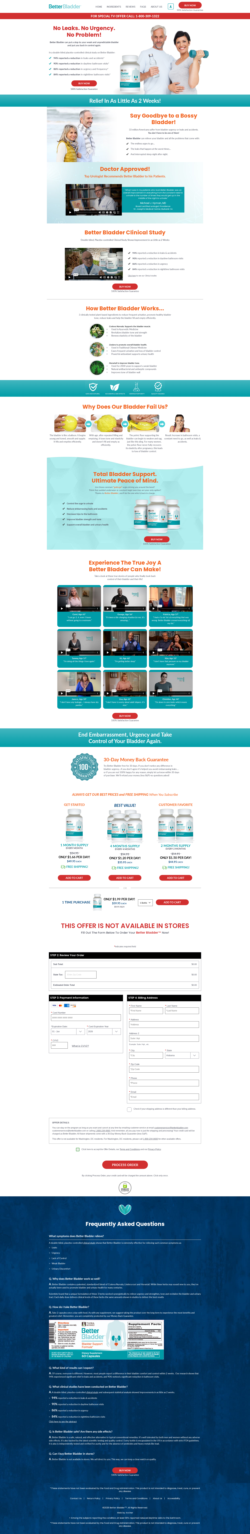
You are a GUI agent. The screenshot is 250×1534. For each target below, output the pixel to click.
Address (134, 1019)
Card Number (58, 1013)
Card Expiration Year (98, 1026)
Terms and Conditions (130, 1149)
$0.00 (194, 964)
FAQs (143, 7)
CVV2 (54, 1040)
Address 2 (134, 1033)
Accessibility (173, 1498)
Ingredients (114, 7)
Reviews (130, 7)
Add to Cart (74, 878)
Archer (129, 1512)
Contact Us (76, 1498)
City (132, 1050)
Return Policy (93, 1498)
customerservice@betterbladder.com (171, 1128)
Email (132, 1092)
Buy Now (190, 5)
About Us (156, 7)
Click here (132, 275)
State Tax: (58, 975)
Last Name (171, 1006)
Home (99, 7)
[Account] (171, 6)
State (168, 1050)
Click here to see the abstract (63, 1421)
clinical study (89, 1242)
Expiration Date (59, 1026)
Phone (133, 1078)
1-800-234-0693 (102, 1131)
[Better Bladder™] (65, 6)
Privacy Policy (154, 1149)
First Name (135, 1006)
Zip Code (134, 1064)
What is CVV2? (80, 1046)
